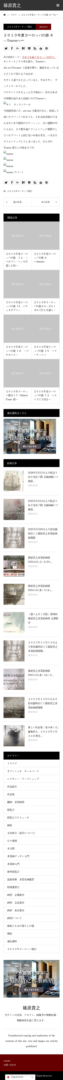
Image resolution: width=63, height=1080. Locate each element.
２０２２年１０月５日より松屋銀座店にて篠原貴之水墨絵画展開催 (42, 703)
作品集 (11, 794)
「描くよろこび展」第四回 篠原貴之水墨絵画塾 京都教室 (43, 618)
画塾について (14, 918)
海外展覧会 (13, 871)
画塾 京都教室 (15, 895)
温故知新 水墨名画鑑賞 (20, 879)
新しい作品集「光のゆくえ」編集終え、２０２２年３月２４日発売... (43, 731)
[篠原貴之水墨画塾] (31, 996)
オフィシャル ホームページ (24, 771)
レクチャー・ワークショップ (23, 779)
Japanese (16, 1076)
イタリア (12, 763)
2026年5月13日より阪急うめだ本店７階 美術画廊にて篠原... (43, 477)
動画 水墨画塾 (15, 802)
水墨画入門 (13, 864)
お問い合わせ (10, 1064)
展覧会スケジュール (18, 817)
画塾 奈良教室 (15, 902)
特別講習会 (13, 887)
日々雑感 (12, 841)
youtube (7, 1060)
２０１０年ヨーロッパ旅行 (19, 26)
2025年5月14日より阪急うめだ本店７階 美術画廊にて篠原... (43, 505)
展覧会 (11, 810)
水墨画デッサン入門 (18, 856)
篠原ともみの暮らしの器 (20, 926)
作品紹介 (12, 786)
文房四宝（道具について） (22, 833)
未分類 (11, 848)
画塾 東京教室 (15, 910)
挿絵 (9, 825)
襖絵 (9, 933)
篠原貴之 (12, 5)
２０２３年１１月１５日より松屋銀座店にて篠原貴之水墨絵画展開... (42, 647)
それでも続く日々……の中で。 (39, 57)
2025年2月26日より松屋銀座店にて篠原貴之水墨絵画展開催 (42, 533)
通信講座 (12, 941)
